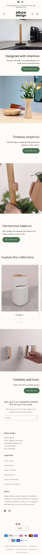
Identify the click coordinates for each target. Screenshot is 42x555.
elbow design (13, 546)
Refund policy (33, 546)
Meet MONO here (30, 69)
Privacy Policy (9, 461)
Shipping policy (32, 549)
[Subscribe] (35, 417)
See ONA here (31, 391)
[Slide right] (25, 322)
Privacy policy (11, 549)
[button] (4, 14)
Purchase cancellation (12, 484)
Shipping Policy (9, 475)
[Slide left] (16, 322)
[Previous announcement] (4, 6)
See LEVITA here (11, 240)
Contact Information (11, 479)
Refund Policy (9, 465)
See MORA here (31, 151)
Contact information (22, 552)
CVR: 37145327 (22, 546)
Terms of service (21, 549)
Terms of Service (10, 470)
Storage (18, 315)
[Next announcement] (38, 6)
